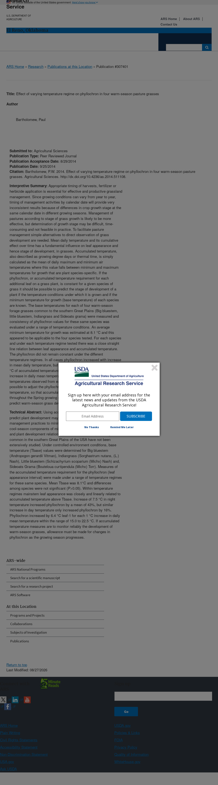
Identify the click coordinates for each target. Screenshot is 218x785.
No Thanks (91, 427)
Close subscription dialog (155, 368)
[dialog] (109, 399)
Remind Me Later (122, 427)
